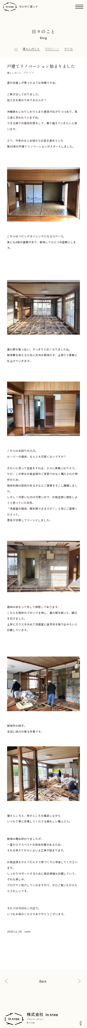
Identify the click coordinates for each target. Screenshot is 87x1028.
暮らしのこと (31, 48)
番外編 (68, 48)
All (16, 48)
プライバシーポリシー (35, 1019)
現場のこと (52, 48)
